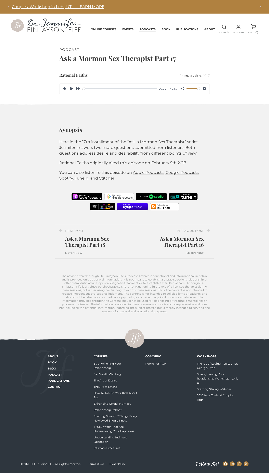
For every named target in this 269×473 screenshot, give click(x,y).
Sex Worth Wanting (107, 374)
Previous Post (190, 231)
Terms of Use (96, 463)
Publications (187, 29)
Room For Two (155, 363)
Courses (101, 356)
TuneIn (81, 178)
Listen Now (74, 253)
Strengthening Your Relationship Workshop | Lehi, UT (217, 378)
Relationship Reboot (108, 410)
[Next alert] (260, 7)
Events (128, 29)
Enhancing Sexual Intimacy (112, 403)
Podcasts (147, 29)
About (209, 29)
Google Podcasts (182, 172)
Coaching (153, 356)
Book (165, 29)
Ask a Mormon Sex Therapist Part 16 (182, 241)
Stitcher (106, 178)
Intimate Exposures (107, 448)
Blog (52, 368)
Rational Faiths (73, 75)
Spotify (66, 178)
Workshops (206, 356)
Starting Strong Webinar (214, 389)
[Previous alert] (9, 7)
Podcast (55, 374)
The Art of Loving (106, 387)
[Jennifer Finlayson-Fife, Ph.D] (46, 30)
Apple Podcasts (148, 172)
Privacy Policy (117, 463)
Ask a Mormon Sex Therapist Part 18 (87, 241)
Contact (55, 387)
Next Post (74, 231)
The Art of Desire (105, 380)
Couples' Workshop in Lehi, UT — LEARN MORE (58, 6)
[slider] (119, 89)
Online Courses (103, 29)
